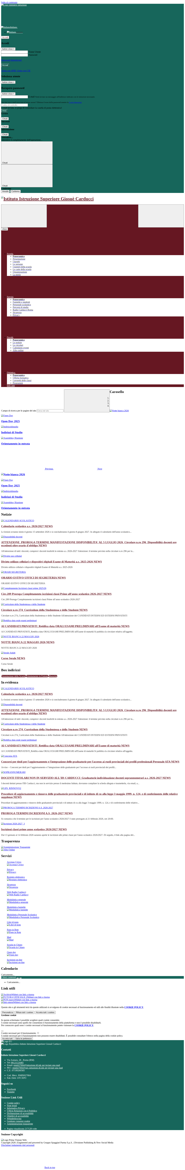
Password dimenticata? (11, 60)
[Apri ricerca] (161, 215)
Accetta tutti (45, 1012)
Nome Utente (34, 52)
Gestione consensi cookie (18, 1121)
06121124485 (17, 1062)
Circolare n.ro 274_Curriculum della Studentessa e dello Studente (44, 609)
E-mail (31, 96)
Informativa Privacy (16, 1108)
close (4, 229)
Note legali (12, 1105)
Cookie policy (13, 1103)
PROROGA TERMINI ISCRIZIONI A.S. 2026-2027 (37, 813)
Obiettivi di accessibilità (18, 1116)
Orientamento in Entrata (37, 676)
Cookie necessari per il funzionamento (19, 1033)
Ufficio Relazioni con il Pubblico (22, 1111)
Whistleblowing (14, 1118)
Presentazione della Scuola (13, 676)
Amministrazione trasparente (20, 1124)
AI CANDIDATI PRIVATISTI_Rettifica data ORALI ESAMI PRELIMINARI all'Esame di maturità (65, 626)
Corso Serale (13, 658)
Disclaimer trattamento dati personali (17, 1145)
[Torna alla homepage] (92, 198)
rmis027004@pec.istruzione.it (37, 1068)
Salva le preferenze (23, 1039)
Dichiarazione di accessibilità (20, 1113)
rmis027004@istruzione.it (36, 1065)
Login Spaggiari (75, 102)
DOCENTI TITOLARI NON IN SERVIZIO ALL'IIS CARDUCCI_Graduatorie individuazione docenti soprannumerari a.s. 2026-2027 (86, 777)
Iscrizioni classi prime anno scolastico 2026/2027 (34, 829)
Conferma (15, 191)
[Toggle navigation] (24, 215)
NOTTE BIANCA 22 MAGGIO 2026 (27, 642)
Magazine (52, 676)
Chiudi (5, 119)
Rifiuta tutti (24, 1012)
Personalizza (7, 1012)
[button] (27, 469)
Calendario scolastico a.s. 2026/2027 (27, 526)
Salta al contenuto (9, 2)
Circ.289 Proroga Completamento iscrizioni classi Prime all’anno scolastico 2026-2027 (56, 593)
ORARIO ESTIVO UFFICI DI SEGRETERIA (33, 577)
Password (32, 55)
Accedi (5, 37)
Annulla (5, 191)
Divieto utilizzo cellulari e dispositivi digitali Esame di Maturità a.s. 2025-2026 (51, 561)
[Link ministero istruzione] (14, 5)
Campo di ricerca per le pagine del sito (18, 410)
